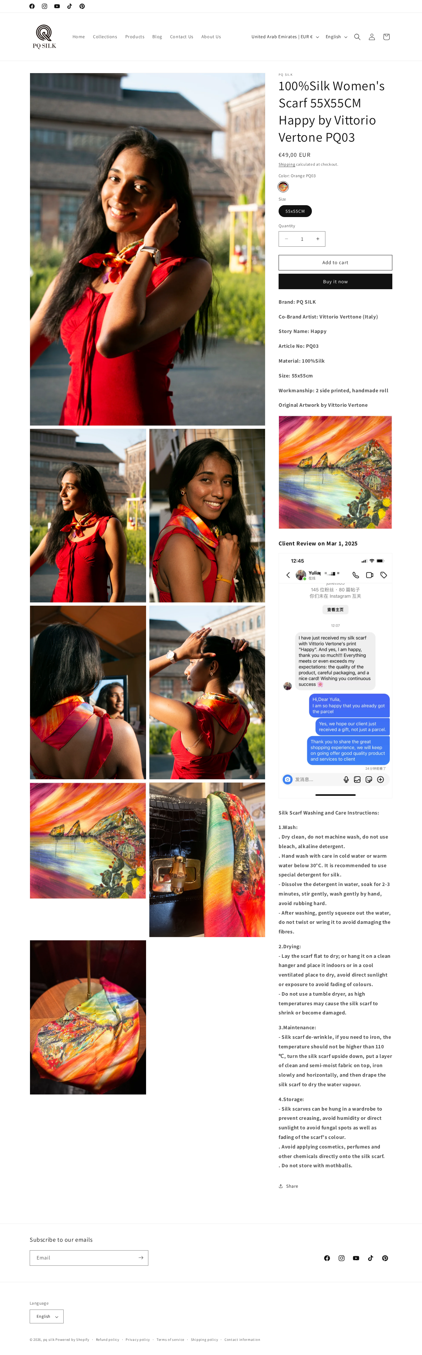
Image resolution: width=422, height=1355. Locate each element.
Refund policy (107, 1339)
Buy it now (335, 281)
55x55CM (295, 211)
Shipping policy (204, 1339)
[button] (357, 37)
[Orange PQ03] (283, 186)
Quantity (287, 226)
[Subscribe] (141, 1257)
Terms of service (170, 1339)
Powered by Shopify (72, 1340)
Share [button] (292, 1186)
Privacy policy (138, 1339)
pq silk (49, 1340)
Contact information (242, 1339)
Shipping (287, 164)
